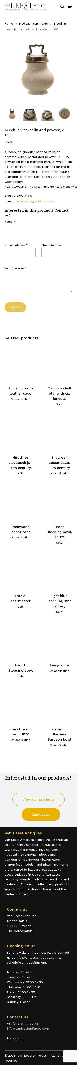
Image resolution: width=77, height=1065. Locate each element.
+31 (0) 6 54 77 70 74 (22, 1023)
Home (9, 23)
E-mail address (16, 244)
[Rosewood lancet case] (20, 501)
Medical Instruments (33, 23)
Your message (15, 268)
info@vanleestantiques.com (37, 957)
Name (10, 221)
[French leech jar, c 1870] (20, 704)
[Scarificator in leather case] (20, 363)
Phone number (51, 244)
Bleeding (60, 23)
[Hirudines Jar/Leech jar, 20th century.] (20, 432)
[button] (70, 6)
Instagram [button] (14, 1038)
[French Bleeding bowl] (20, 639)
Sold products (44, 201)
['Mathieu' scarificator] (20, 570)
